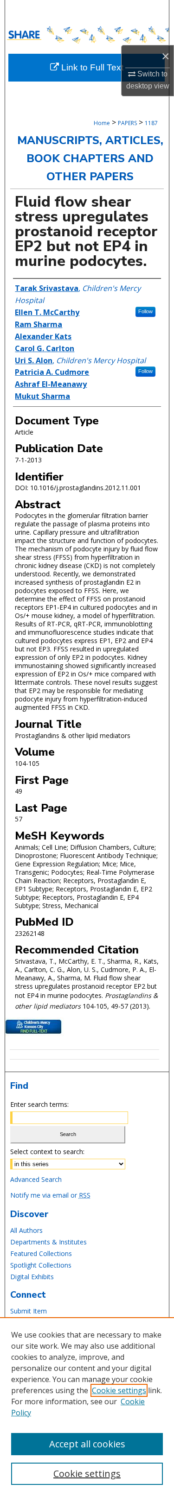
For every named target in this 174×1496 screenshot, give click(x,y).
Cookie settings (119, 1390)
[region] (87, 1406)
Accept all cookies (87, 1444)
